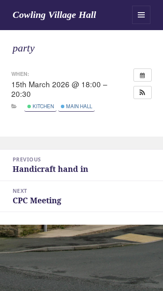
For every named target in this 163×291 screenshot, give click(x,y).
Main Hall (78, 106)
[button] (142, 92)
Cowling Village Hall (54, 14)
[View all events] (142, 75)
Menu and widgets (141, 15)
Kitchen (42, 106)
